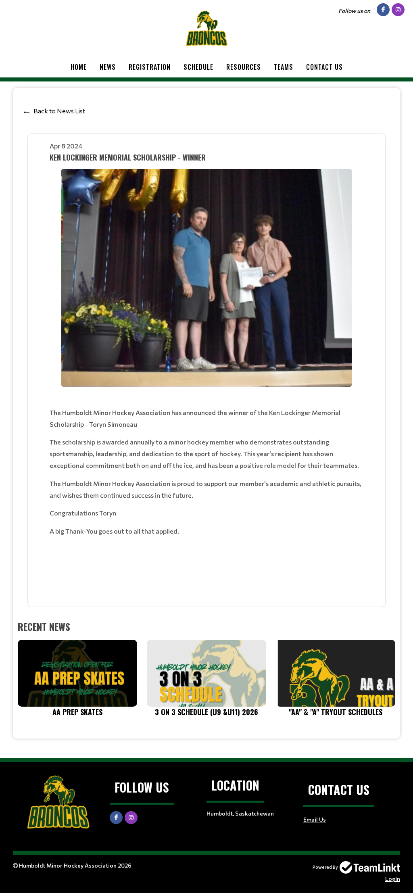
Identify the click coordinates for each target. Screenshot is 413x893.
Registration (150, 67)
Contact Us (324, 67)
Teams (283, 67)
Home (79, 67)
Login (392, 878)
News (108, 67)
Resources (243, 67)
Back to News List (59, 111)
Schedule (198, 67)
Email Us (314, 819)
